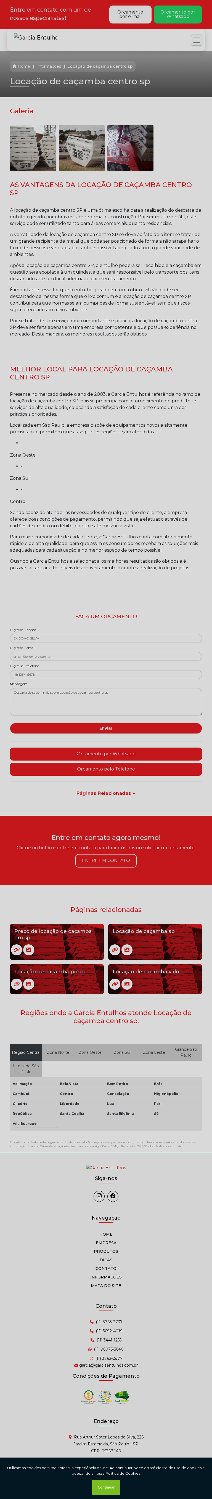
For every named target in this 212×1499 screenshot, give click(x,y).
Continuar (106, 1487)
